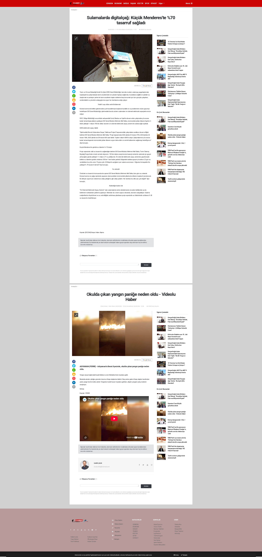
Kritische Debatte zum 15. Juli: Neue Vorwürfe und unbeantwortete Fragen (178, 68)
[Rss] (89, 530)
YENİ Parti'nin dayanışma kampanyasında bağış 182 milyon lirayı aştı (176, 172)
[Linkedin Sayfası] (85, 530)
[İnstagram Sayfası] (78, 530)
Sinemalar (157, 538)
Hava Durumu (158, 524)
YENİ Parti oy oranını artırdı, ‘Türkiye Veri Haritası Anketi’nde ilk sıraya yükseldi (177, 163)
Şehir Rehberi (158, 542)
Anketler (177, 527)
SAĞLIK (126, 3)
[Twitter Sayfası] (74, 530)
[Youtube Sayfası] (82, 530)
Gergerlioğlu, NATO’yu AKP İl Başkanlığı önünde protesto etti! (177, 77)
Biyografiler (178, 529)
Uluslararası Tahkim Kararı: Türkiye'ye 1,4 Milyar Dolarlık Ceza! (177, 94)
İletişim (116, 539)
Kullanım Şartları (93, 537)
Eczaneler (157, 531)
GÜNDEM (109, 3)
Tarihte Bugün (158, 536)
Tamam (184, 555)
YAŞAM (133, 3)
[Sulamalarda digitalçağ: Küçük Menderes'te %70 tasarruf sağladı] (112, 58)
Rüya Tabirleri (179, 531)
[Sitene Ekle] (96, 530)
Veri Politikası (75, 541)
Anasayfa (74, 10)
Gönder (146, 265)
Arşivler (117, 531)
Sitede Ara (178, 524)
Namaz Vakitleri (159, 529)
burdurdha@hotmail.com (102, 467)
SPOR (147, 3)
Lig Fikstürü (157, 533)
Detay (177, 555)
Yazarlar (117, 528)
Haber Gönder (92, 541)
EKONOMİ (118, 3)
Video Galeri (118, 524)
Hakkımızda (74, 537)
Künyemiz (118, 535)
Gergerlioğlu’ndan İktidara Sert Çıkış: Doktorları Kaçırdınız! (176, 60)
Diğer (161, 3)
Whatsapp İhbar (92, 539)
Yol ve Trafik (157, 527)
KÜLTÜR (140, 3)
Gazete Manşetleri (159, 545)
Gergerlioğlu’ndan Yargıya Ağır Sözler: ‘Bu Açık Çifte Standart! (176, 85)
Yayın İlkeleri (74, 539)
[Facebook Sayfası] (71, 530)
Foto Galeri (118, 520)
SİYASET (154, 3)
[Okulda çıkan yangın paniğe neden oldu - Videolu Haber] (112, 333)
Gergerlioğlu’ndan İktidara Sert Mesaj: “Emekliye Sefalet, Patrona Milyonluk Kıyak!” (177, 51)
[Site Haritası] (93, 530)
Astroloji (177, 533)
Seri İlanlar (157, 540)
